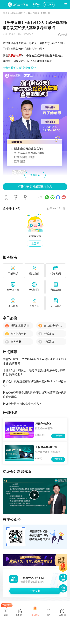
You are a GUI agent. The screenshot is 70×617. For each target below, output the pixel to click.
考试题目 (46, 341)
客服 (63, 580)
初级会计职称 (17, 13)
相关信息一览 (16, 333)
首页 (5, 13)
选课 (6, 615)
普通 (64, 34)
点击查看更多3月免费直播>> (19, 67)
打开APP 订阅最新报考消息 (35, 186)
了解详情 (58, 436)
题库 (48, 615)
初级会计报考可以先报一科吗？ (22, 403)
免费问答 (62, 615)
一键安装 (35, 590)
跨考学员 (13, 341)
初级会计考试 (16, 43)
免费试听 (19, 615)
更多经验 (45, 13)
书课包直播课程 (17, 325)
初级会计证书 (21, 61)
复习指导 (33, 13)
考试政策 (46, 333)
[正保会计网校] (18, 4)
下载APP (48, 4)
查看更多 (35, 175)
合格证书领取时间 (52, 325)
